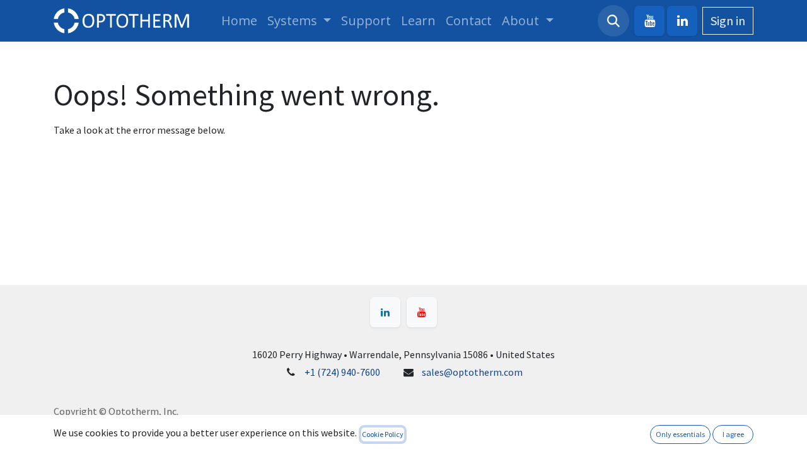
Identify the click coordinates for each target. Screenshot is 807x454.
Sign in (728, 20)
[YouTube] (649, 21)
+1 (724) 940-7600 (342, 372)
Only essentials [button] (680, 434)
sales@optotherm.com (472, 372)
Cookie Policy (383, 434)
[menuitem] (239, 20)
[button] (613, 21)
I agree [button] (733, 434)
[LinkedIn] (682, 21)
